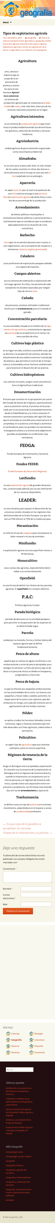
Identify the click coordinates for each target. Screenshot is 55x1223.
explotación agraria (20, 485)
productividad (23, 811)
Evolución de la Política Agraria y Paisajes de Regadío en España (19, 1130)
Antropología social (14, 1152)
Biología (38, 1033)
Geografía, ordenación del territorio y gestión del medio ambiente (19, 1192)
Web (5, 904)
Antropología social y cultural (18, 1156)
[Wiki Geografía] (27, 9)
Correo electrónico (9, 896)
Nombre (8, 888)
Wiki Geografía (11, 1217)
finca (14, 193)
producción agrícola (31, 123)
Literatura (39, 1039)
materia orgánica (27, 249)
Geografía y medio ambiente (18, 1177)
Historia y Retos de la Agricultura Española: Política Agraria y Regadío (19, 1112)
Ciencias (15, 1033)
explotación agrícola (21, 197)
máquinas (28, 532)
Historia (15, 1046)
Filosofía (38, 1046)
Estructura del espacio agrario (33, 44)
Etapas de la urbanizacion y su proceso (27, 832)
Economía (39, 1052)
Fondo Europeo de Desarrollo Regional (27, 471)
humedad (42, 249)
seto (35, 291)
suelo (17, 106)
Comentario (10, 868)
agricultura (27, 744)
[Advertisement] (36, 82)
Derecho (15, 1052)
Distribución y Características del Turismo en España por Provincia (19, 1091)
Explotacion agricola (12, 47)
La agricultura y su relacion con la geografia (28, 50)
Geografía (31, 37)
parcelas (12, 332)
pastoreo (34, 804)
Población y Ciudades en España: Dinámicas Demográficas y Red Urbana (19, 1101)
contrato (18, 190)
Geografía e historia (14, 1165)
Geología (10, 1200)
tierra (7, 242)
